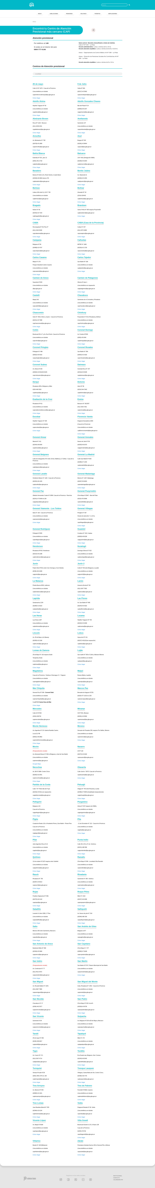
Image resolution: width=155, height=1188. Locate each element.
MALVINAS (83, 13)
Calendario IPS (118, 1179)
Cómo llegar (36, 98)
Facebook (68, 1179)
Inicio (39, 13)
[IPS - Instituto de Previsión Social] (31, 5)
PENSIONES (69, 13)
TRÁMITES (97, 13)
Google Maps (37, 764)
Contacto (116, 1177)
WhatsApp (90, 1179)
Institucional (117, 1175)
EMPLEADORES (112, 13)
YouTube (83, 1179)
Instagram (61, 1179)
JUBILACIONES (54, 13)
